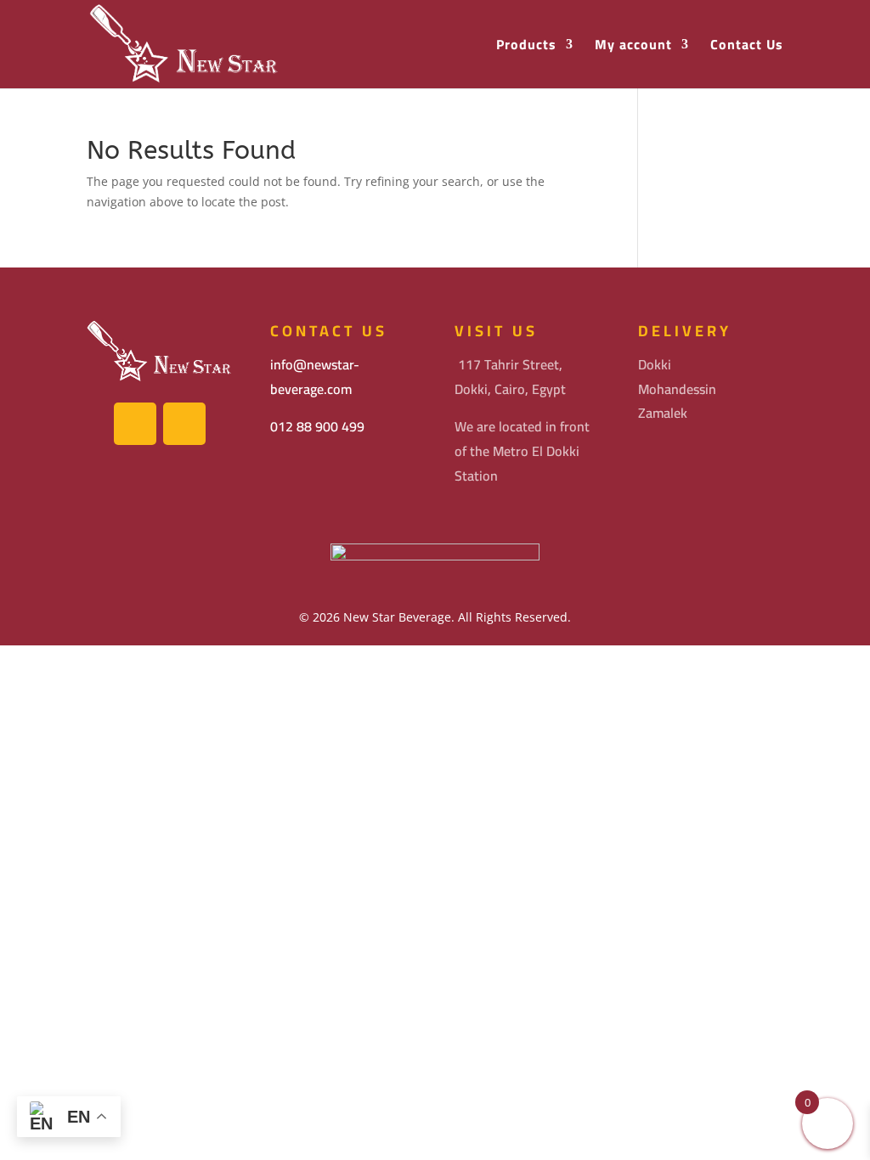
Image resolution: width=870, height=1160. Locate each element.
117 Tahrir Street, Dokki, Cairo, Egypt (510, 377)
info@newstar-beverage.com (314, 377)
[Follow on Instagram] (184, 424)
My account (633, 46)
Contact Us (746, 46)
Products (526, 46)
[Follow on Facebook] (135, 424)
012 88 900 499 (317, 426)
